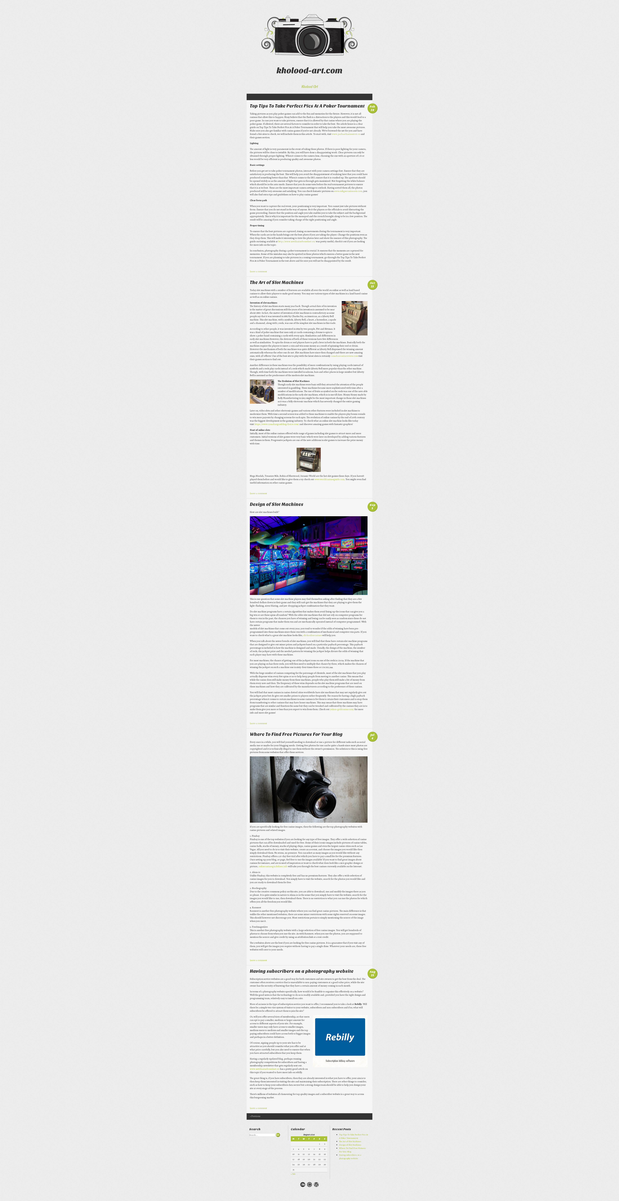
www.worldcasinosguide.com (329, 479)
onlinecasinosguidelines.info (273, 866)
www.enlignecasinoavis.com (348, 191)
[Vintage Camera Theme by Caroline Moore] (303, 1186)
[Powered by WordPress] (316, 1186)
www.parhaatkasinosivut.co (346, 134)
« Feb (293, 1174)
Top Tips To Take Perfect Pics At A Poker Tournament (307, 106)
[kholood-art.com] (309, 35)
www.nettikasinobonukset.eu (265, 1069)
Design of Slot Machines (276, 504)
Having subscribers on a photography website (302, 971)
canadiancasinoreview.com (344, 356)
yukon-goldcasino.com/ (342, 709)
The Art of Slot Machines (277, 282)
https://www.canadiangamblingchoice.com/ (277, 424)
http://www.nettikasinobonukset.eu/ (296, 241)
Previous (255, 1116)
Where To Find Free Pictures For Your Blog (296, 734)
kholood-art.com (310, 70)
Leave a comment (258, 271)
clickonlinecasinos (312, 635)
